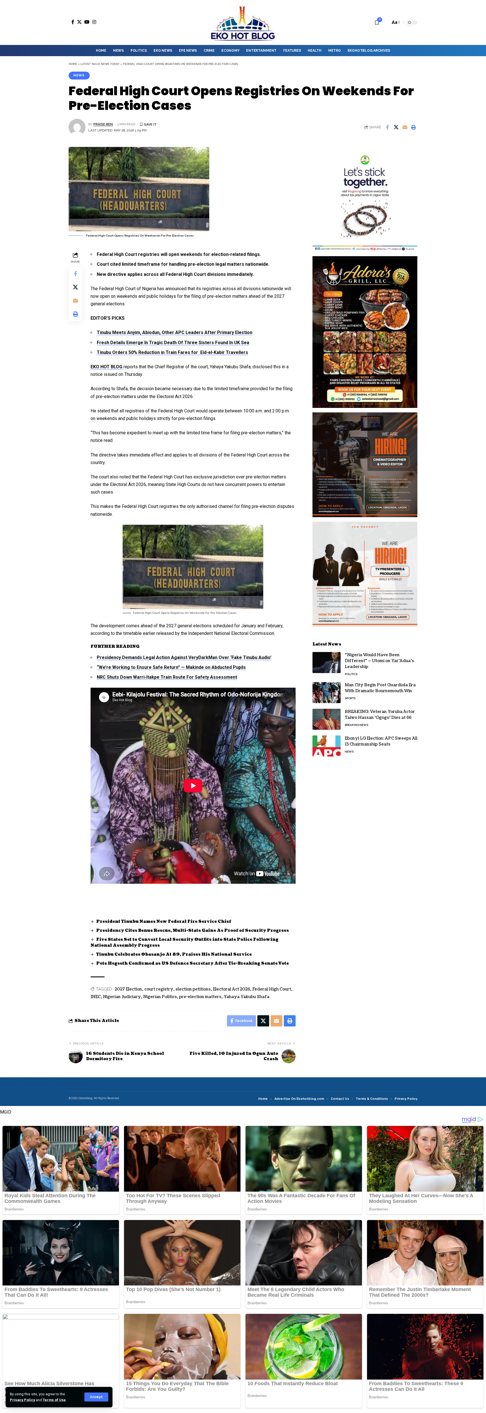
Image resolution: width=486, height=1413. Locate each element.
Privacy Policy (22, 1400)
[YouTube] (87, 22)
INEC (96, 996)
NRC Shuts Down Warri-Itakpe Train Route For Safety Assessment (167, 677)
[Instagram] (94, 22)
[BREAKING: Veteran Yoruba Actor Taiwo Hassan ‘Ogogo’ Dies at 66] (326, 719)
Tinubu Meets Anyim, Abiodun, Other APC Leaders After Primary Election (174, 332)
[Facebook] (73, 22)
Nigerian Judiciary (122, 996)
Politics (351, 674)
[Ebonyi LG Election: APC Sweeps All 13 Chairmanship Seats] (326, 746)
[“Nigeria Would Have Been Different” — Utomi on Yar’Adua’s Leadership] (326, 662)
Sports (350, 698)
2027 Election (128, 989)
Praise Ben (103, 124)
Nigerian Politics (160, 996)
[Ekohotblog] (243, 22)
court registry (158, 989)
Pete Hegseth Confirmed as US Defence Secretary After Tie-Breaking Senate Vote (192, 963)
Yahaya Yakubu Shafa (246, 996)
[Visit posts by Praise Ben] (77, 127)
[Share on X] (396, 127)
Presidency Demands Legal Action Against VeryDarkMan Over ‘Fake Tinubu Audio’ (184, 657)
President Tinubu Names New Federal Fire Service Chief (163, 921)
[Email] (405, 127)
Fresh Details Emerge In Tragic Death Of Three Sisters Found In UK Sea (173, 342)
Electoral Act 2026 (231, 989)
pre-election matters (200, 996)
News (79, 75)
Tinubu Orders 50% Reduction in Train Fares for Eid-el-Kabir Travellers (172, 352)
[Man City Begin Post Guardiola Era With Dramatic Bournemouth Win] (326, 692)
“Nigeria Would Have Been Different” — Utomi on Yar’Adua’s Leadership (379, 660)
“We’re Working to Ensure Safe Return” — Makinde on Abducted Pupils (171, 667)
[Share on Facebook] (387, 127)
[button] (96, 1396)
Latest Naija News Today (100, 63)
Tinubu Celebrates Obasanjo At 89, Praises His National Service (174, 954)
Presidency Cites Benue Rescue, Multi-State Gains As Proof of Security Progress (192, 930)
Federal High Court (271, 989)
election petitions (193, 989)
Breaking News (356, 724)
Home (73, 63)
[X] (79, 22)
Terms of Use (54, 1400)
